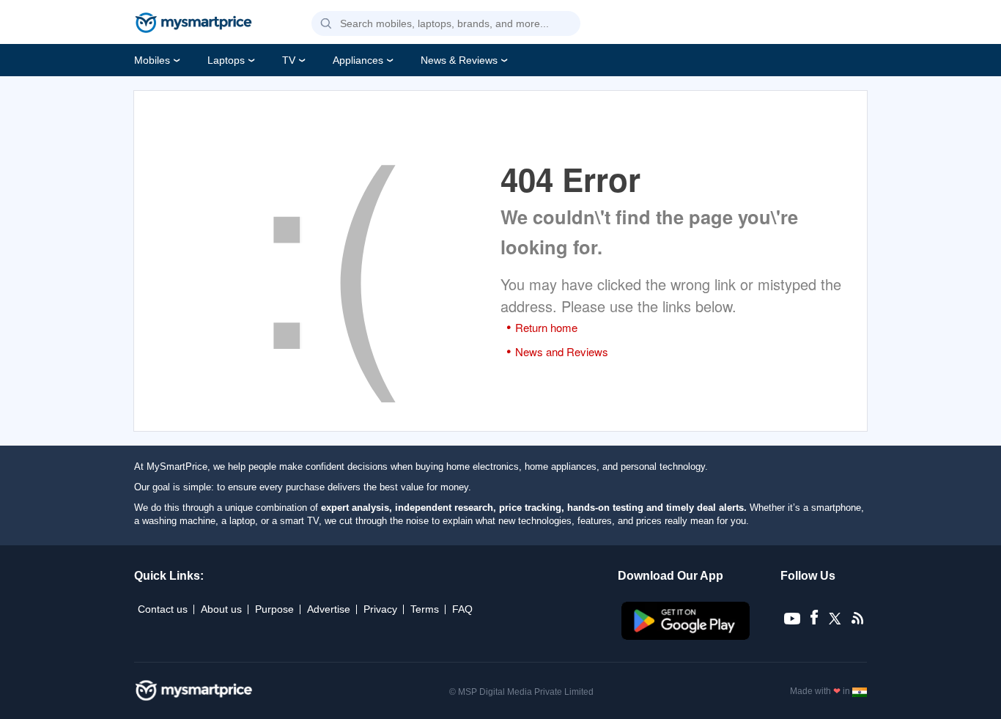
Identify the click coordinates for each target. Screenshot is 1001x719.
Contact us (163, 609)
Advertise (328, 609)
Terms (424, 609)
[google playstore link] (687, 636)
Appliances (358, 60)
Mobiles (152, 60)
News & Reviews (459, 60)
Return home (546, 327)
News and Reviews (561, 351)
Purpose (274, 609)
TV (288, 60)
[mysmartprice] (193, 24)
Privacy (380, 609)
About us (221, 609)
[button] (326, 24)
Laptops (226, 60)
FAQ (462, 609)
